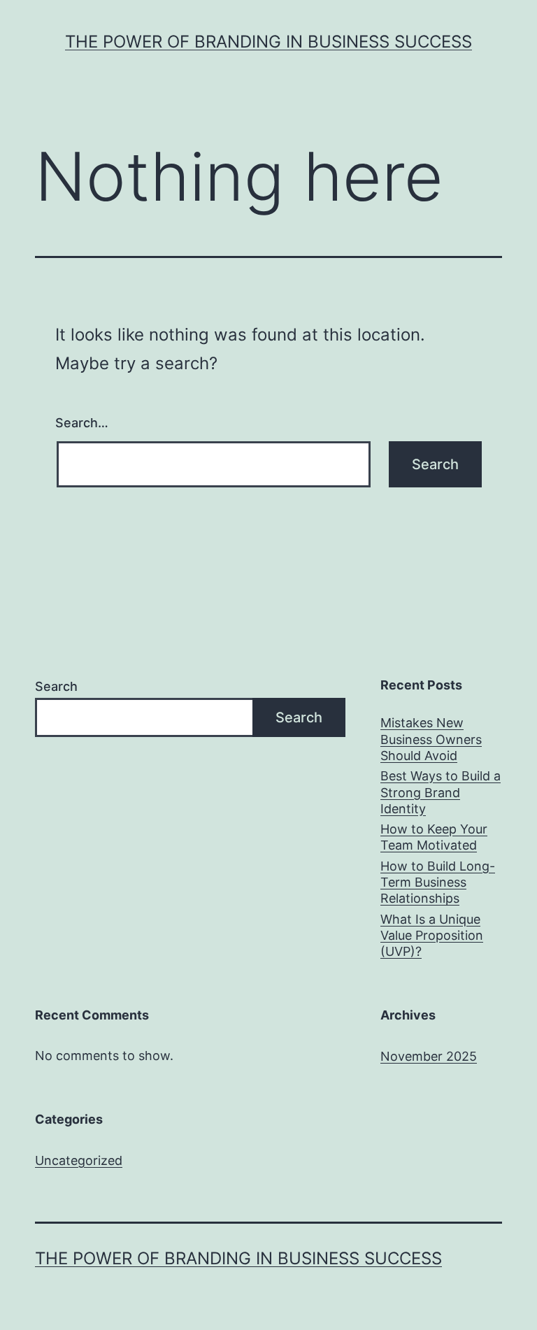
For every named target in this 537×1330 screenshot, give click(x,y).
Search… (81, 422)
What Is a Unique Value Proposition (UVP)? (431, 935)
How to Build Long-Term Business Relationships (437, 882)
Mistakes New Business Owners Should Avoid (431, 739)
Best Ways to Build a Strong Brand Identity (440, 792)
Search (56, 686)
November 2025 (428, 1056)
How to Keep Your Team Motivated (433, 837)
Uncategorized (78, 1160)
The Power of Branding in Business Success (268, 41)
